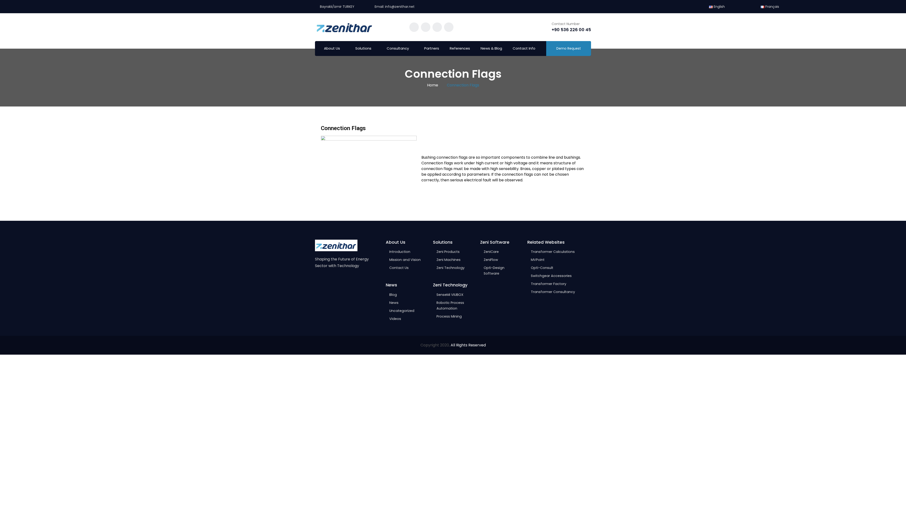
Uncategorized (401, 310)
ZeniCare (491, 251)
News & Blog (491, 48)
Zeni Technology (450, 267)
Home (432, 85)
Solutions (363, 48)
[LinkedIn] (337, 280)
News (393, 302)
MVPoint (538, 259)
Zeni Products (448, 251)
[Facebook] (317, 280)
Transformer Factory (548, 283)
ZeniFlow (491, 259)
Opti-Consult (542, 267)
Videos (395, 318)
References (460, 48)
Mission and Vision (405, 259)
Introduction (399, 251)
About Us (332, 48)
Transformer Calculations (553, 251)
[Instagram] (327, 280)
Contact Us (399, 267)
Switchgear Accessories (551, 275)
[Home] (336, 245)
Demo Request (568, 48)
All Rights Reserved (468, 345)
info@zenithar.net (400, 6)
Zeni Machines (448, 259)
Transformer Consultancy (553, 291)
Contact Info (524, 48)
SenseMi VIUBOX (449, 294)
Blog (393, 294)
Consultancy (398, 48)
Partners (431, 48)
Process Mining (449, 316)
